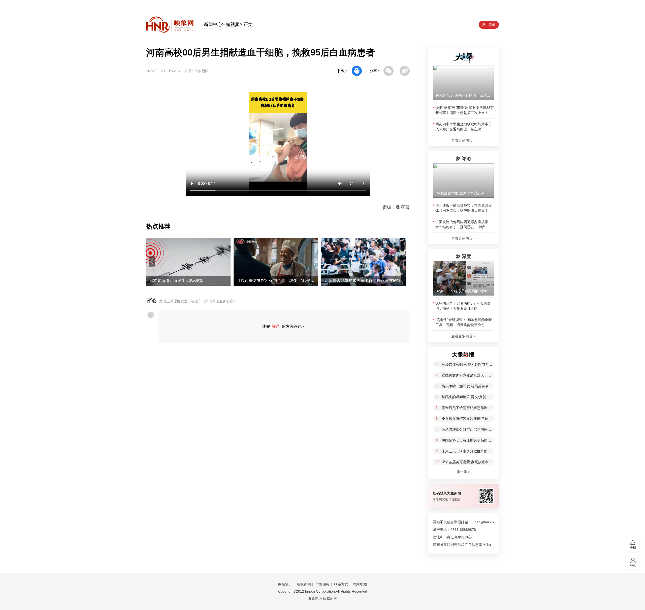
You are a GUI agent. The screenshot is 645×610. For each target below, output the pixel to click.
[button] (152, 261)
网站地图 (360, 584)
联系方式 (341, 584)
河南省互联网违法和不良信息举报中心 (463, 545)
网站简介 (285, 584)
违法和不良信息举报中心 (452, 537)
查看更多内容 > (463, 140)
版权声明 (304, 584)
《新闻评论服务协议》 (219, 301)
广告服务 (322, 584)
